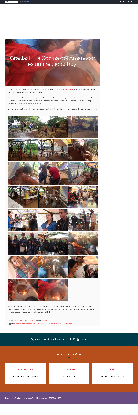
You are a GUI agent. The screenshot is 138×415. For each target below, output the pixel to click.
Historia (105, 8)
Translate (32, 2)
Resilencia (57, 324)
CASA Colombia (117, 8)
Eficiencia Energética (47, 324)
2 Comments (67, 324)
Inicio (96, 8)
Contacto (130, 8)
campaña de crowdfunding (63, 90)
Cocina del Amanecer (32, 324)
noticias (44, 321)
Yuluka (30, 321)
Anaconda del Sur (19, 324)
